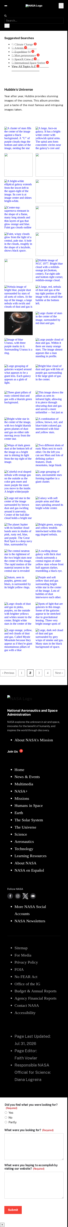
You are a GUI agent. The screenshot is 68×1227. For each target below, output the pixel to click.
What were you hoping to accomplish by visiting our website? (31, 1167)
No (10, 1117)
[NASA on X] (25, 896)
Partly (13, 1122)
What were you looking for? (28, 1130)
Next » (59, 672)
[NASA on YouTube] (33, 896)
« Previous (8, 672)
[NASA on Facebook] (10, 896)
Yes (11, 1112)
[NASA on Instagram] (18, 896)
